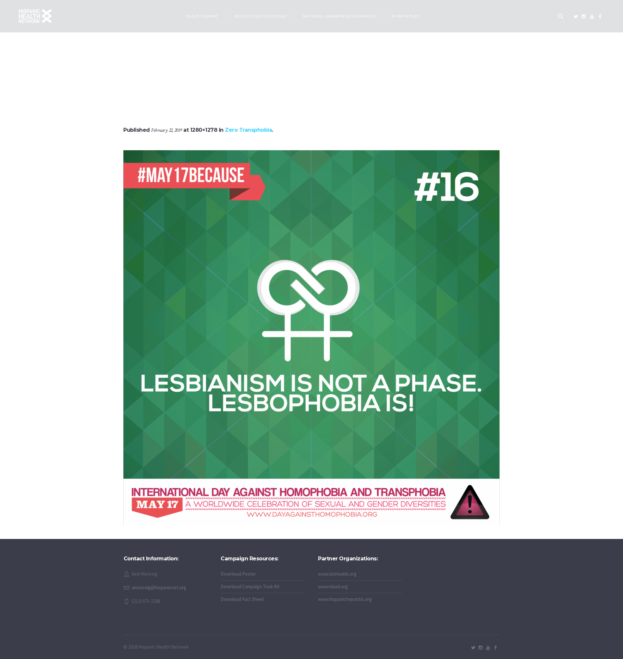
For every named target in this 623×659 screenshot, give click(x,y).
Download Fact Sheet (242, 599)
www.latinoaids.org (337, 574)
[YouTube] (592, 16)
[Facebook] (600, 16)
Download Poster (238, 574)
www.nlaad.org (333, 586)
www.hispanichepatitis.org (345, 599)
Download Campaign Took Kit (250, 586)
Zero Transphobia (248, 130)
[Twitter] (575, 16)
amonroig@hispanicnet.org (159, 587)
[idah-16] (311, 338)
